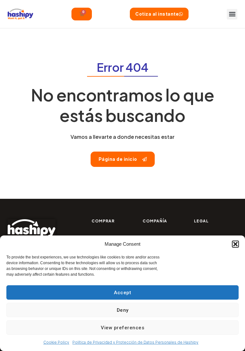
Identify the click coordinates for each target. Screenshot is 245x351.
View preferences (122, 328)
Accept (122, 292)
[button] (235, 244)
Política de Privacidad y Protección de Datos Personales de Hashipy (135, 342)
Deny (123, 310)
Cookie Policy (56, 342)
